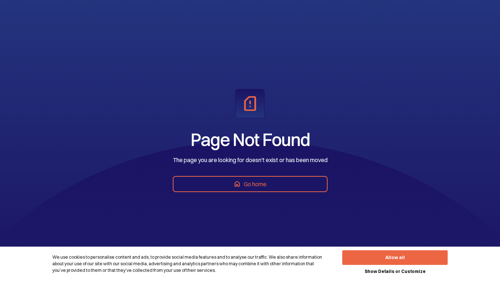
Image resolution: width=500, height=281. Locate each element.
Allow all (395, 257)
